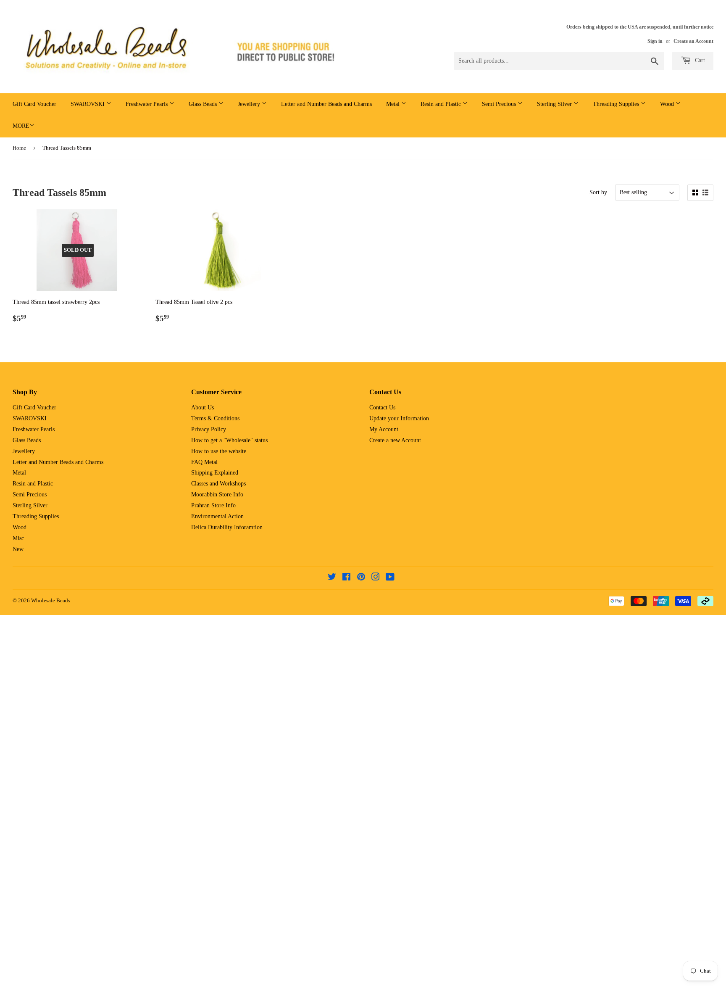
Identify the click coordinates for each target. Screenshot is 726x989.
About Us (202, 407)
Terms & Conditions (215, 418)
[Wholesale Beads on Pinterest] (361, 578)
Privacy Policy (208, 429)
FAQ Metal (204, 462)
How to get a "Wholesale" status (229, 440)
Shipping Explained (214, 472)
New (18, 549)
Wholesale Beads (50, 600)
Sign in (655, 41)
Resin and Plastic (442, 104)
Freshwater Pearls (147, 104)
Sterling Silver (555, 104)
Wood (668, 104)
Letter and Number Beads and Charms (326, 104)
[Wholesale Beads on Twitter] (332, 578)
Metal (393, 104)
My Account (383, 429)
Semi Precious (500, 104)
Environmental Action (217, 516)
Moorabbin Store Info (217, 494)
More (21, 126)
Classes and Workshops (218, 483)
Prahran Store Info (213, 505)
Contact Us (382, 407)
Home (19, 148)
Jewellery (250, 104)
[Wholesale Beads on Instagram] (375, 578)
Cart (699, 60)
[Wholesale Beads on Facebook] (346, 578)
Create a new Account (395, 440)
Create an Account (693, 41)
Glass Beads (203, 104)
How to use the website (218, 451)
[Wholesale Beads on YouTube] (390, 578)
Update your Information (399, 418)
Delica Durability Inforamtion (227, 527)
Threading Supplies (617, 104)
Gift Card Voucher (34, 104)
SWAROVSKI (88, 104)
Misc (18, 538)
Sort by (598, 192)
